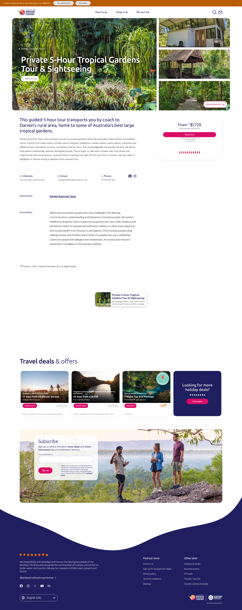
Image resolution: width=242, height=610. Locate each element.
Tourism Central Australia (196, 584)
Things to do (122, 12)
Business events (191, 569)
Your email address (45, 454)
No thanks (83, 3)
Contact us (148, 564)
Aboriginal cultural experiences (37, 577)
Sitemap (147, 584)
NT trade (188, 574)
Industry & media (192, 564)
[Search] (215, 12)
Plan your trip (142, 12)
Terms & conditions (152, 579)
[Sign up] (220, 12)
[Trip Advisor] (49, 586)
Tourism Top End (192, 579)
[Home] (26, 12)
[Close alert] (239, 3)
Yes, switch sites (63, 3)
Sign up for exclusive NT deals (157, 569)
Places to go (101, 12)
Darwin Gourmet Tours (63, 196)
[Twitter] (35, 586)
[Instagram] (28, 586)
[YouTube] (42, 586)
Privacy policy (149, 574)
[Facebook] (21, 586)
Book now (189, 134)
